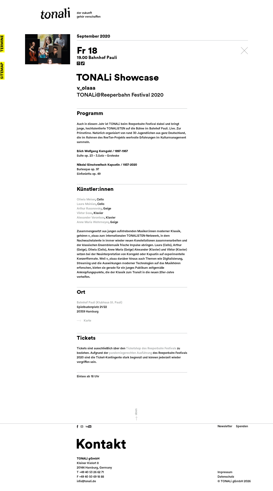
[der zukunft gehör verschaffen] (55, 13)
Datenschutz (226, 476)
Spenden (242, 426)
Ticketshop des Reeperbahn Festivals (151, 348)
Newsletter (225, 426)
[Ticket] (83, 63)
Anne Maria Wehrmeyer (93, 222)
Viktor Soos (84, 213)
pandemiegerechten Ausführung (130, 352)
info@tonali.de (86, 481)
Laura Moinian (86, 204)
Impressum (225, 472)
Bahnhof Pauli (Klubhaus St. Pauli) (99, 302)
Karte (87, 320)
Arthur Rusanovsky (89, 208)
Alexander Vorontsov (90, 217)
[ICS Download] (79, 63)
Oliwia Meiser (86, 199)
